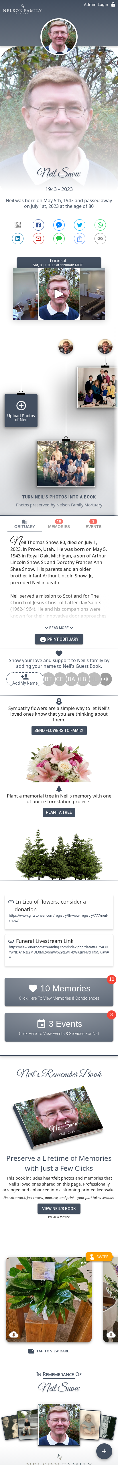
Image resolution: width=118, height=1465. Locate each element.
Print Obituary (62, 639)
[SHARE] (79, 238)
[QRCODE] (17, 225)
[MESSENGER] (59, 225)
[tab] (24, 524)
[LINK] (100, 238)
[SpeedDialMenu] (104, 1451)
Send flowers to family (58, 730)
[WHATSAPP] (100, 225)
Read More (59, 628)
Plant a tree (59, 812)
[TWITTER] (79, 225)
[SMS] (59, 238)
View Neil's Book (59, 1208)
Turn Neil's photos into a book (59, 497)
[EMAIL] (38, 238)
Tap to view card (53, 1351)
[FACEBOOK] (38, 225)
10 (111, 979)
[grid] (59, 425)
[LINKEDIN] (17, 238)
